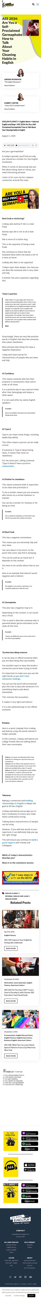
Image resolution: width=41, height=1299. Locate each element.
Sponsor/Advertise (30, 1260)
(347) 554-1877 (20, 1237)
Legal (34, 1284)
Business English (10, 1040)
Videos (11, 1252)
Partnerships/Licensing (30, 1263)
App (11, 1265)
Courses (29, 1265)
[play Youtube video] (20, 198)
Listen (11, 1258)
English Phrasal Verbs (24, 1035)
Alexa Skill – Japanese (11, 1260)
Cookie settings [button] (19, 1295)
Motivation (8, 983)
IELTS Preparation (29, 1268)
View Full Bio (9, 85)
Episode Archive (11, 1245)
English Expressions (24, 1038)
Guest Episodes (20, 983)
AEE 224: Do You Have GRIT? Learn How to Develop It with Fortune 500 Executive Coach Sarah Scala (19, 992)
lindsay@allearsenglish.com (20, 1234)
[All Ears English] (20, 1219)
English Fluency (10, 121)
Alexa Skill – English (11, 1263)
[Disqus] (20, 1094)
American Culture (17, 985)
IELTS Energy (29, 1242)
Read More (11, 948)
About (29, 1258)
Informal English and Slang (17, 896)
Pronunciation (9, 1035)
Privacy (24, 1284)
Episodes (30, 1245)
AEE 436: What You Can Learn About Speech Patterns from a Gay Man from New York (19, 1047)
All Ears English (11, 1242)
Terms (30, 1284)
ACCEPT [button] (31, 1295)
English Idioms (25, 121)
